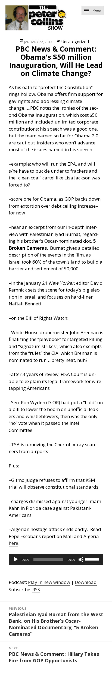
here (13, 543)
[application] (56, 559)
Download (86, 582)
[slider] (93, 559)
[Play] (15, 559)
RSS (36, 589)
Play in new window (49, 582)
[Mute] (81, 559)
